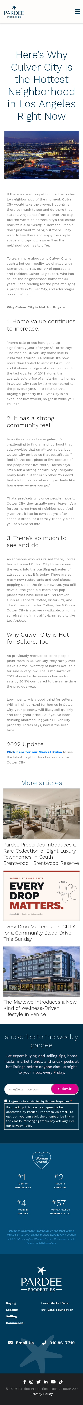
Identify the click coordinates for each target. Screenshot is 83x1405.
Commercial (15, 1323)
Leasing (12, 1309)
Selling (11, 1316)
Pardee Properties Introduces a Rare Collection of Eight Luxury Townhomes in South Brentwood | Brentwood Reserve (41, 854)
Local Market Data (55, 1303)
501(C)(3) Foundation (57, 1309)
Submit (65, 1089)
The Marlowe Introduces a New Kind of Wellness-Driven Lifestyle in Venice (39, 1008)
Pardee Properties (14, 12)
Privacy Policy (41, 1394)
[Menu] (77, 11)
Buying (11, 1303)
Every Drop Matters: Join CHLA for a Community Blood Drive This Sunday (39, 933)
